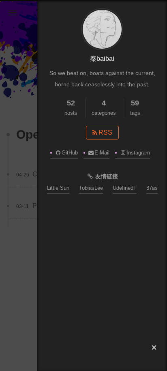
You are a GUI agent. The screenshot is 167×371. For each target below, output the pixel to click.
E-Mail (101, 153)
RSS (104, 132)
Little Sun (58, 188)
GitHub (70, 153)
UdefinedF (125, 188)
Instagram (138, 153)
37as (152, 188)
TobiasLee (91, 188)
